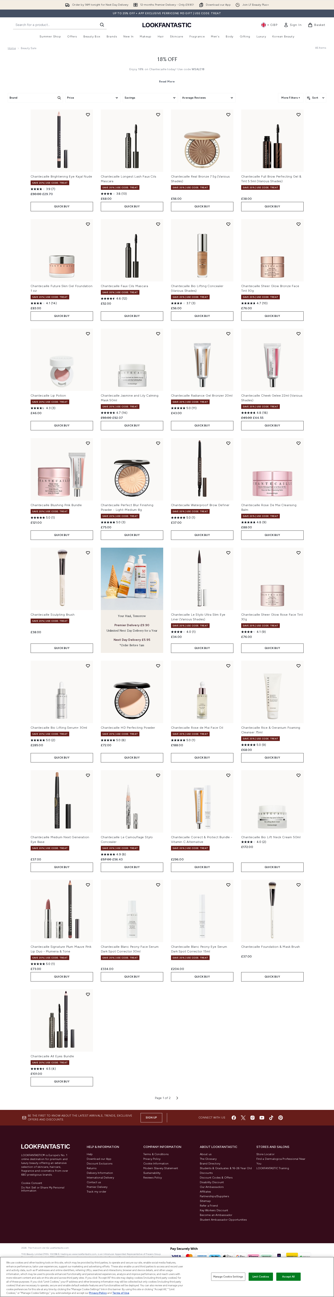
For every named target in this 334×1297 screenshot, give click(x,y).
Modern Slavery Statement (160, 1168)
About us (206, 1154)
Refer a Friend (209, 1205)
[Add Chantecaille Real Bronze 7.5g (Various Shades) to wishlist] (228, 114)
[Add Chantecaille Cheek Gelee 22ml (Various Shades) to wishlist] (298, 333)
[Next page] (177, 1098)
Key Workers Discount (214, 1210)
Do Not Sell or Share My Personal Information (42, 1189)
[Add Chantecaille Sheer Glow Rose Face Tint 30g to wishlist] (298, 552)
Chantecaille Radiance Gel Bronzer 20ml (202, 395)
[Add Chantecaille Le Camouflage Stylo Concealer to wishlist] (158, 775)
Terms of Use (120, 1293)
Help (90, 1154)
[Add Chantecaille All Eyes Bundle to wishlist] (88, 994)
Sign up (151, 1117)
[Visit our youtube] (262, 1117)
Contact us (94, 1182)
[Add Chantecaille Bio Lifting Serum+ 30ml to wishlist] (88, 665)
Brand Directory (210, 1163)
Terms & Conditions (156, 1154)
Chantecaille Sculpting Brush (53, 614)
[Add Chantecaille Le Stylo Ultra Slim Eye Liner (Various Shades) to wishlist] (228, 552)
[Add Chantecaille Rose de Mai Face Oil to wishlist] (228, 665)
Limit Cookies (260, 1276)
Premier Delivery (97, 1187)
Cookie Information (156, 1163)
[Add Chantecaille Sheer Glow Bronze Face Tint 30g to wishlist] (298, 224)
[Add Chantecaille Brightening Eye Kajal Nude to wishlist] (88, 114)
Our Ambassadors (212, 1187)
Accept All (288, 1276)
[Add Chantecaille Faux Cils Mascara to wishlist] (158, 224)
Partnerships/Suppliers (214, 1196)
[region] (167, 1277)
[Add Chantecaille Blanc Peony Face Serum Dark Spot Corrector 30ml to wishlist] (158, 884)
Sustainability (152, 1173)
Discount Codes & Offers (216, 1177)
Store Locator (265, 1154)
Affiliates (205, 1191)
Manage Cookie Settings (228, 1276)
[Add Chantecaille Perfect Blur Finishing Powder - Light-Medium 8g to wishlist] (158, 443)
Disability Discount (212, 1182)
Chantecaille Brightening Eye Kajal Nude (61, 176)
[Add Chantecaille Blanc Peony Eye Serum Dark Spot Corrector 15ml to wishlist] (228, 884)
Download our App (99, 1159)
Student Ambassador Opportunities (223, 1219)
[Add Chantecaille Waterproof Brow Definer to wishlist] (228, 443)
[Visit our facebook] (233, 1117)
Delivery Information (100, 1173)
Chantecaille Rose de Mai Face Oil (197, 727)
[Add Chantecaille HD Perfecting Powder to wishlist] (158, 665)
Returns (92, 1168)
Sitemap (205, 1201)
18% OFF (167, 59)
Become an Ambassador (216, 1215)
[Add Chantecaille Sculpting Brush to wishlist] (88, 552)
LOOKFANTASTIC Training (272, 1168)
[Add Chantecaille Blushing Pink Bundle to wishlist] (88, 443)
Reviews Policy (152, 1177)
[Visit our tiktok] (271, 1117)
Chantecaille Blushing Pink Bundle (56, 505)
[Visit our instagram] (252, 1117)
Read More (167, 81)
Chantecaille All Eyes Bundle (52, 1056)
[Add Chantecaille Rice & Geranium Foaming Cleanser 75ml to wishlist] (298, 665)
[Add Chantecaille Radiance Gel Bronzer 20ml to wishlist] (228, 333)
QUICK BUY (61, 206)
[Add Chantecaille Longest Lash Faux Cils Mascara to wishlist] (158, 114)
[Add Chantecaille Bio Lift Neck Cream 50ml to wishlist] (298, 775)
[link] (292, 25)
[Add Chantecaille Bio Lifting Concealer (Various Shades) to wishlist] (228, 224)
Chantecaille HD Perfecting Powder (128, 727)
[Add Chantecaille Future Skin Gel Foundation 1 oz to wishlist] (88, 224)
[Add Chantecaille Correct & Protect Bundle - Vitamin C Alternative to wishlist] (228, 775)
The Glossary (208, 1159)
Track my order (96, 1191)
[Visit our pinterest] (280, 1117)
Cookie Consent (31, 1183)
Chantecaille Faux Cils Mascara (124, 286)
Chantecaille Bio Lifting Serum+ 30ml (59, 727)
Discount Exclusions (100, 1163)
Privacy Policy (152, 1159)
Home (12, 48)
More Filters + (290, 97)
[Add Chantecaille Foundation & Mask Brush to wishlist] (298, 884)
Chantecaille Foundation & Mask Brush (270, 947)
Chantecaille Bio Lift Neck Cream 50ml (271, 837)
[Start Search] (102, 24)
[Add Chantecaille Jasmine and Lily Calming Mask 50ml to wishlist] (158, 333)
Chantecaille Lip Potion (48, 395)
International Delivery (100, 1177)
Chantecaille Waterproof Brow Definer (200, 505)
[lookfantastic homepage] (167, 24)
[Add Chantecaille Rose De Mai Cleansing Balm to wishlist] (298, 443)
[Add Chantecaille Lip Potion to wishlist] (88, 333)
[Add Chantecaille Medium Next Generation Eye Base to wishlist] (88, 775)
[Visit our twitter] (243, 1117)
